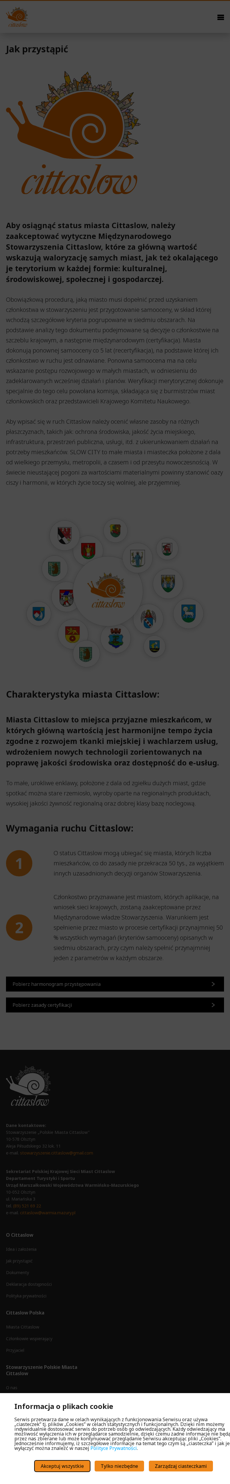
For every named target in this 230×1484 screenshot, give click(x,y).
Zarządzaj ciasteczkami (181, 1466)
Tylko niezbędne (119, 1466)
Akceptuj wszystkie (62, 1466)
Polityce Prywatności (113, 1448)
